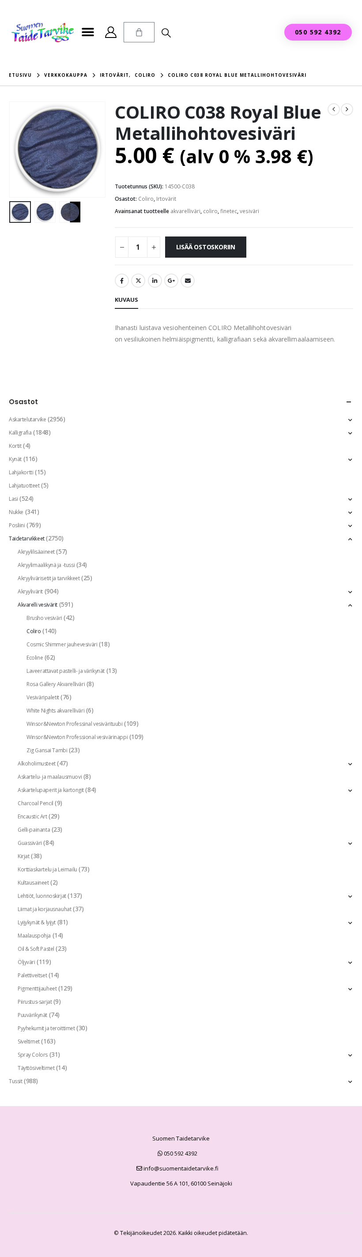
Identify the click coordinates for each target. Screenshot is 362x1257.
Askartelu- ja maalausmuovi (50, 776)
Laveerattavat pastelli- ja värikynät (65, 671)
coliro (210, 211)
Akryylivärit (30, 591)
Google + (171, 281)
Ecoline (34, 657)
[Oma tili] (110, 32)
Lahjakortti (21, 472)
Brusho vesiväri (44, 618)
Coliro (146, 199)
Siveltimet (29, 1041)
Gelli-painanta (34, 829)
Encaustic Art (32, 816)
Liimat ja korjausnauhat (44, 909)
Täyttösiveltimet (36, 1068)
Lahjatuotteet (24, 485)
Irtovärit (166, 199)
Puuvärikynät (32, 1015)
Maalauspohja (34, 935)
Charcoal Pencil (35, 803)
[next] (347, 109)
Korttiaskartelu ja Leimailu (47, 869)
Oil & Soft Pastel (36, 949)
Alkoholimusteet (37, 763)
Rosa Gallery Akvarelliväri (55, 684)
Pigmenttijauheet (37, 988)
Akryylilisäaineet (36, 551)
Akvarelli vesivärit (37, 604)
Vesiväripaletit (42, 697)
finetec (228, 211)
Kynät (15, 459)
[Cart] (139, 32)
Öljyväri (26, 962)
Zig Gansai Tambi (46, 750)
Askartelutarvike (27, 419)
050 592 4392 (179, 1153)
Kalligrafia (20, 432)
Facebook (122, 281)
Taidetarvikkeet (27, 538)
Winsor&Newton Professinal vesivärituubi (74, 724)
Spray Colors (33, 1054)
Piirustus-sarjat (35, 1002)
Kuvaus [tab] (126, 300)
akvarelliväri (185, 211)
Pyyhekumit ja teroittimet (46, 1028)
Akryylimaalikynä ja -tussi (46, 565)
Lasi (13, 499)
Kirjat (23, 856)
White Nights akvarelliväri (55, 710)
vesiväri (249, 211)
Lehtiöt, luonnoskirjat (42, 896)
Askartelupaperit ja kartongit (51, 790)
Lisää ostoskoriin (205, 247)
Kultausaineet (33, 882)
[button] (88, 32)
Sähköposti (188, 281)
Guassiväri (30, 843)
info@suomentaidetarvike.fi (180, 1168)
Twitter (138, 281)
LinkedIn (155, 281)
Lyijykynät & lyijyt (37, 922)
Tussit (15, 1081)
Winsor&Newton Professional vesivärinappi (77, 737)
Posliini (17, 525)
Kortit (15, 446)
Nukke (16, 512)
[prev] (334, 109)
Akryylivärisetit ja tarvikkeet (48, 578)
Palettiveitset (32, 975)
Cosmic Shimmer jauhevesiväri (61, 644)
